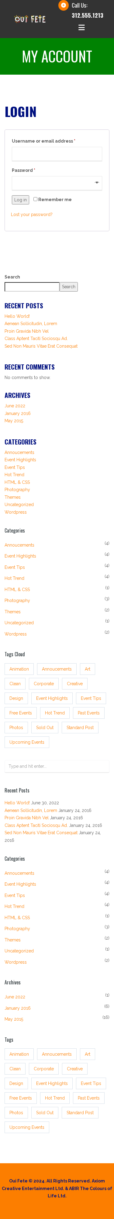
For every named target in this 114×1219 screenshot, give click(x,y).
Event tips (15, 467)
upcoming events (26, 742)
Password (23, 170)
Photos (16, 727)
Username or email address (43, 141)
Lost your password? (32, 214)
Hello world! (17, 316)
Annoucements (19, 452)
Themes (13, 497)
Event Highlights (20, 459)
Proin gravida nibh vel (27, 331)
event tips (91, 698)
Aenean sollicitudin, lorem (31, 323)
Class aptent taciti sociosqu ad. (36, 338)
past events (89, 712)
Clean (15, 683)
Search (12, 277)
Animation (19, 669)
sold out (45, 727)
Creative (75, 683)
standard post (80, 727)
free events (20, 712)
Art (87, 669)
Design (16, 698)
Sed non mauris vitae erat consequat (41, 346)
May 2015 (14, 420)
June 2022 (15, 405)
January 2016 (18, 413)
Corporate (44, 683)
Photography (17, 489)
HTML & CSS (17, 482)
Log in (20, 199)
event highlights (52, 698)
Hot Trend (14, 474)
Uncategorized (19, 504)
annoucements (57, 669)
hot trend (55, 712)
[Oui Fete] (30, 18)
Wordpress (16, 512)
